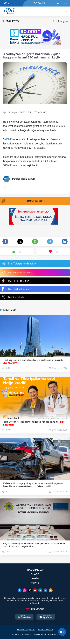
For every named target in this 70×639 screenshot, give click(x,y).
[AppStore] (45, 617)
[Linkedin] (45, 590)
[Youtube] (35, 590)
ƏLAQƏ (35, 574)
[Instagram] (25, 590)
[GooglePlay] (24, 617)
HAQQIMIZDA (35, 569)
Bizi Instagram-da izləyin (20, 272)
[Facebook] (19, 590)
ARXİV (35, 578)
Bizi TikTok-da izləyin (18, 281)
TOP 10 (35, 583)
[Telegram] (40, 590)
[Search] (58, 3)
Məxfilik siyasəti (45, 629)
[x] (30, 590)
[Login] (65, 3)
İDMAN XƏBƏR (35, 201)
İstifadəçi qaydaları (26, 629)
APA (6, 139)
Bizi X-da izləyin (16, 297)
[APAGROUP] (35, 609)
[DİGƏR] (65, 11)
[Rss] (51, 590)
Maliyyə (63, 21)
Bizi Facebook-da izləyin (20, 289)
